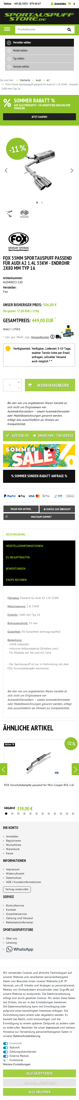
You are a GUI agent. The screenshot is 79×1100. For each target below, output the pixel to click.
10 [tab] (61, 814)
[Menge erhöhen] (19, 382)
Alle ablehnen (40, 1092)
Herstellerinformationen (24, 546)
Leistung (11, 943)
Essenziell (16, 1043)
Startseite (22, 80)
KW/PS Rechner (16, 580)
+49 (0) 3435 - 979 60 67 (27, 4)
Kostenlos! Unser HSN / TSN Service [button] (42, 436)
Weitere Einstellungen (17, 1064)
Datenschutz (13, 878)
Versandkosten (40, 337)
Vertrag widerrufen (17, 889)
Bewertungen (15, 569)
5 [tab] (30, 814)
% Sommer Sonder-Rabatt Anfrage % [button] (39, 476)
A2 (48, 80)
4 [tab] (24, 814)
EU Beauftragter (18, 558)
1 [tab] (6, 814)
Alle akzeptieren (39, 1073)
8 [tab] (49, 814)
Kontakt (11, 910)
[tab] (39, 535)
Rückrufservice (15, 906)
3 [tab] (18, 814)
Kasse (9, 853)
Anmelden (12, 837)
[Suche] (69, 29)
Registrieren (13, 841)
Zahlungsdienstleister (23, 1052)
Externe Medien (19, 1056)
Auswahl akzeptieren (39, 1083)
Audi (38, 80)
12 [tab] (73, 814)
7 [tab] (43, 814)
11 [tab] (67, 814)
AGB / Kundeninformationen (23, 882)
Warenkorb (13, 849)
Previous (3, 769)
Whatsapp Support (41, 517)
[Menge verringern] (19, 388)
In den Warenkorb (53, 385)
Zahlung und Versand (19, 918)
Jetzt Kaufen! (39, 117)
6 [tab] (36, 814)
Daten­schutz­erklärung (26, 1036)
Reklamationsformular (19, 923)
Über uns (11, 939)
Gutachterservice (16, 914)
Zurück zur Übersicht (58, 509)
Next (75, 769)
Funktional (16, 1060)
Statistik (15, 1048)
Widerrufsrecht (15, 874)
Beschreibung (15, 535)
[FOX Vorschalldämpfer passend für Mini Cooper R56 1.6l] (39, 761)
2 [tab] (12, 814)
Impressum (12, 870)
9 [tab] (55, 814)
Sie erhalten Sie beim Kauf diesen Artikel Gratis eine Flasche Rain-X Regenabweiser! (68, 336)
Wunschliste (13, 845)
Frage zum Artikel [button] (21, 509)
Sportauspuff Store (39, 17)
